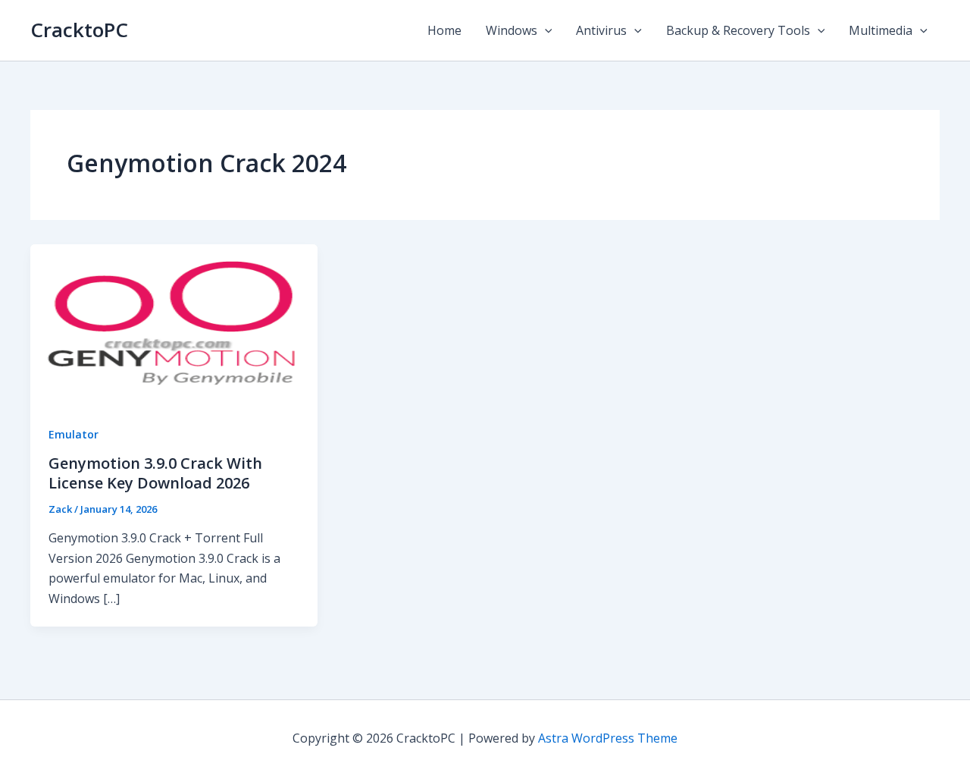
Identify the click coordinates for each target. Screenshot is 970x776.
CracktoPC (79, 29)
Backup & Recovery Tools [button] (738, 30)
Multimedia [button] (880, 30)
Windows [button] (511, 30)
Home (444, 30)
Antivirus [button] (601, 30)
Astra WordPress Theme (607, 738)
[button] (544, 30)
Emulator (73, 434)
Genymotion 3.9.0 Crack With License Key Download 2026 (155, 473)
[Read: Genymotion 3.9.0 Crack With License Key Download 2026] (174, 324)
